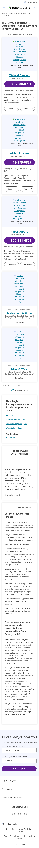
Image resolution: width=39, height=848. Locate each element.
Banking (9, 415)
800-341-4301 (21, 240)
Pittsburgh (10, 437)
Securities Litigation (14, 423)
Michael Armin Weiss (19, 313)
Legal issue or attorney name (13, 746)
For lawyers (7, 789)
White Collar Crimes (14, 428)
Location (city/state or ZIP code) (15, 757)
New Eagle (7, 16)
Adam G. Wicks (19, 369)
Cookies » (19, 839)
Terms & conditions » (13, 836)
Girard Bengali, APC (18, 234)
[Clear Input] (34, 750)
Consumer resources (12, 797)
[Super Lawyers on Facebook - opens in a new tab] (10, 814)
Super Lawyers (9, 780)
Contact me (13, 108)
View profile (28, 108)
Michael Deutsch (19, 75)
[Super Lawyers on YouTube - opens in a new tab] (22, 814)
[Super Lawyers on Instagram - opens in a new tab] (16, 814)
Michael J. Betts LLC (18, 156)
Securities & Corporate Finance (11, 14)
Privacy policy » (28, 836)
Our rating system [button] (14, 494)
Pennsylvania (26, 14)
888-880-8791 (21, 84)
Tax (25, 423)
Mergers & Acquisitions (15, 419)
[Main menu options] (4, 7)
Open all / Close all (24, 507)
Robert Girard (19, 231)
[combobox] (19, 750)
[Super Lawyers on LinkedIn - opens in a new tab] (28, 814)
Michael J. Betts (19, 153)
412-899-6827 (21, 162)
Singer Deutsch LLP (18, 78)
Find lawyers (19, 768)
